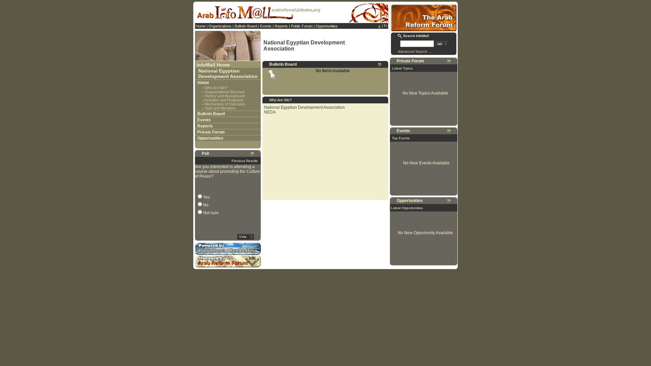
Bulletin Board (246, 26)
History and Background (225, 96)
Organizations (220, 26)
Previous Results (245, 161)
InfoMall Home (213, 64)
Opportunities (327, 26)
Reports (281, 26)
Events (266, 26)
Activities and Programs (223, 100)
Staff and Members (220, 108)
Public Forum (302, 26)
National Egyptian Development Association (228, 73)
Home (200, 26)
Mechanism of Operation (225, 104)
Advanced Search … (415, 51)
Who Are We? (216, 88)
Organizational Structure (225, 92)
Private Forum (211, 132)
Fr (386, 26)
